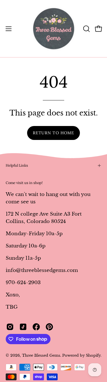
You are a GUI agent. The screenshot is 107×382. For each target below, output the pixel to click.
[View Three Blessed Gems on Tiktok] (23, 327)
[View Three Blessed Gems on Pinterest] (49, 327)
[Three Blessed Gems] (53, 28)
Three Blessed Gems (41, 355)
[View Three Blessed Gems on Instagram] (10, 327)
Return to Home (53, 132)
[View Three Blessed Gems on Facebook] (36, 327)
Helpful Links (17, 165)
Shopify (93, 355)
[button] (86, 29)
